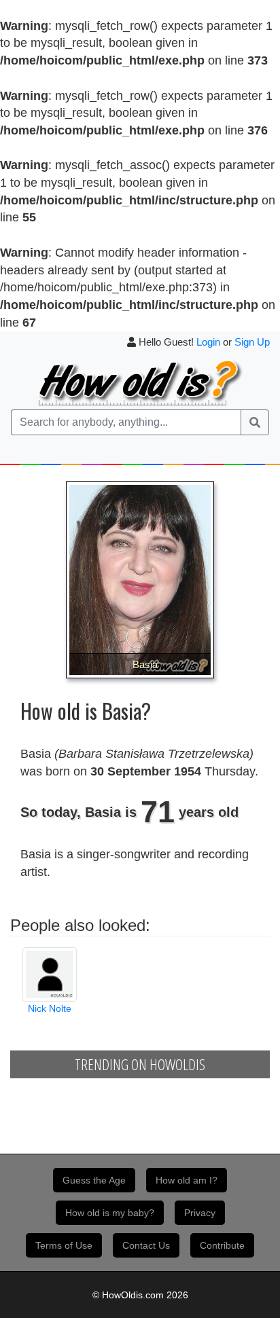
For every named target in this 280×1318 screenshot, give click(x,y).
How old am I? (186, 1180)
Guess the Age (94, 1180)
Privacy (199, 1212)
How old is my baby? (109, 1212)
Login (208, 342)
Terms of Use (63, 1245)
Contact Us (146, 1245)
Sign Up (252, 342)
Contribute (222, 1245)
